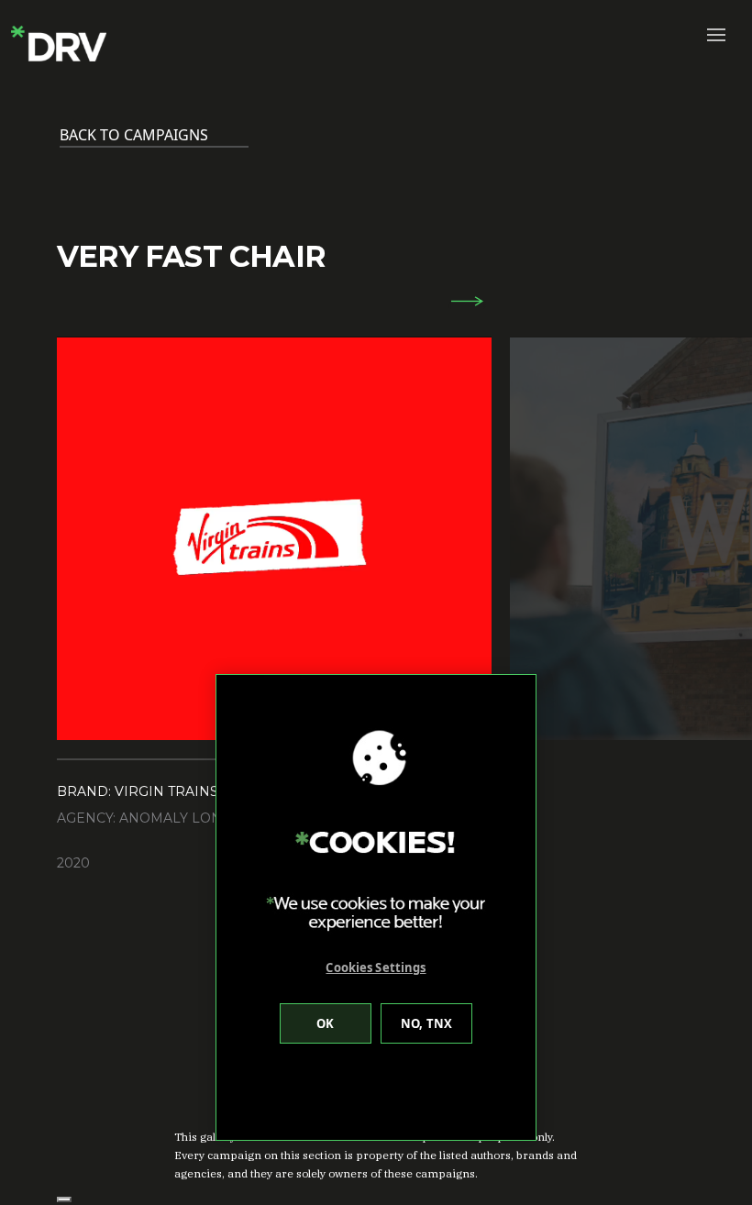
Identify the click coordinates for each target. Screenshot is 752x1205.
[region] (376, 907)
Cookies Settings (376, 967)
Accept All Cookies (325, 1023)
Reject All (426, 1023)
